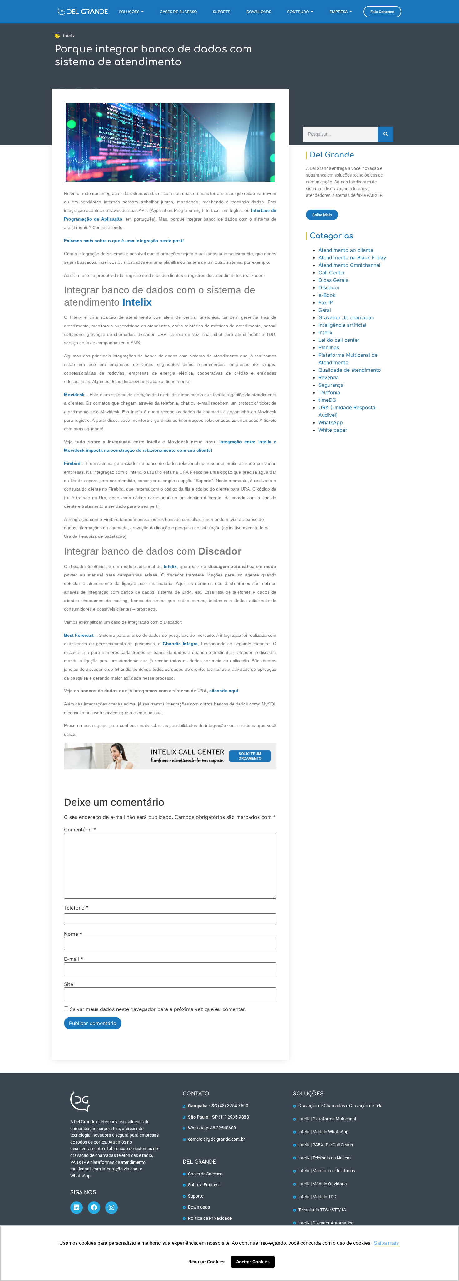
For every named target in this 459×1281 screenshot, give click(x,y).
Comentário (80, 829)
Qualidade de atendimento (349, 370)
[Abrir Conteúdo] (311, 12)
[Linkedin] (76, 1207)
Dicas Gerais (333, 280)
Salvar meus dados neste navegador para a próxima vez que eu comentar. (158, 1009)
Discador (329, 287)
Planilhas (328, 347)
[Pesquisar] (385, 134)
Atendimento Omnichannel (349, 265)
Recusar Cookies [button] (206, 1261)
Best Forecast (79, 635)
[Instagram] (111, 1207)
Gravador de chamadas (346, 317)
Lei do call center (338, 340)
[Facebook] (94, 1207)
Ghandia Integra (180, 643)
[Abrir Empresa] (350, 12)
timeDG (327, 400)
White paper (332, 430)
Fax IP (325, 302)
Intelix (69, 36)
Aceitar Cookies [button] (253, 1261)
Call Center (331, 272)
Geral (324, 310)
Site (68, 984)
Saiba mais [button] (386, 1243)
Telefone (76, 907)
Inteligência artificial (342, 325)
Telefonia (329, 392)
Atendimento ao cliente (345, 250)
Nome (73, 933)
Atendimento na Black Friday (352, 257)
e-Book (327, 295)
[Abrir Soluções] (142, 12)
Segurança (330, 385)
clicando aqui (223, 690)
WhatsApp (330, 422)
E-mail (73, 958)
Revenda (328, 377)
